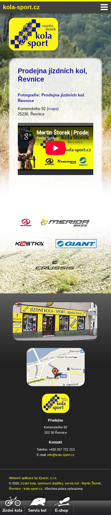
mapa (52, 109)
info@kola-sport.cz (61, 455)
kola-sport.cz (21, 7)
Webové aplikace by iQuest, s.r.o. (33, 478)
